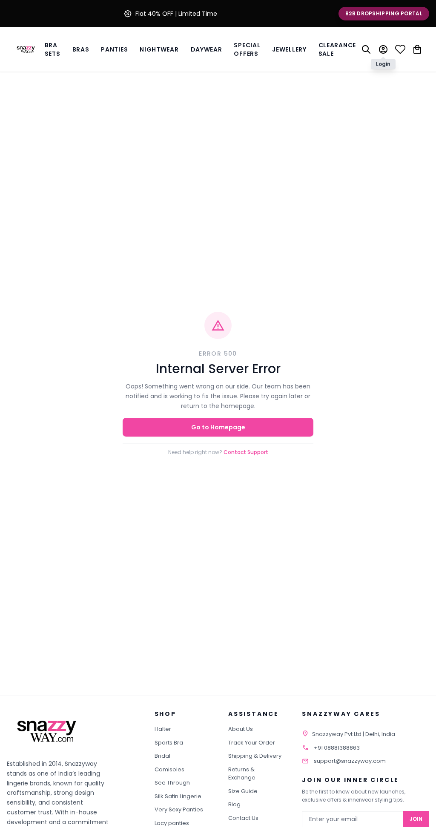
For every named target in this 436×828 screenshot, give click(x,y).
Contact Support (246, 452)
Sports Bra (169, 743)
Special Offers (247, 49)
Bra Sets (52, 49)
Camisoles (169, 769)
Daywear (206, 49)
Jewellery (289, 49)
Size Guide (243, 791)
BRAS (80, 49)
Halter (163, 729)
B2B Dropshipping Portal (383, 13)
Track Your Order (251, 743)
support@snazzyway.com (350, 761)
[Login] (383, 49)
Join (416, 818)
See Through (172, 783)
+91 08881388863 (337, 748)
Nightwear (159, 49)
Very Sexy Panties (179, 809)
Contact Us (243, 818)
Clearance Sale (337, 49)
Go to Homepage (218, 427)
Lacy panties (172, 823)
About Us (240, 729)
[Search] (366, 49)
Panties (114, 49)
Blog (234, 804)
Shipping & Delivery (254, 756)
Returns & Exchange (241, 773)
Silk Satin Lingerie (178, 796)
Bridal (162, 756)
